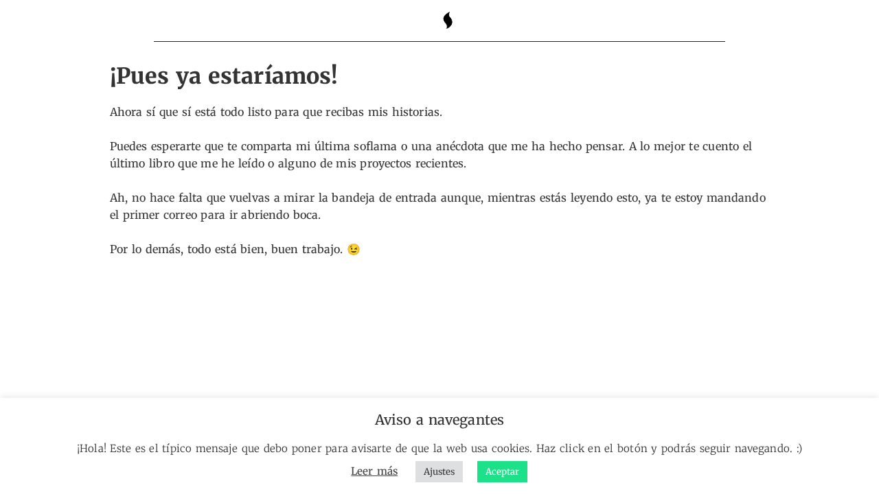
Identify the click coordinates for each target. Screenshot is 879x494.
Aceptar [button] (502, 472)
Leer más (374, 471)
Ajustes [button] (439, 472)
